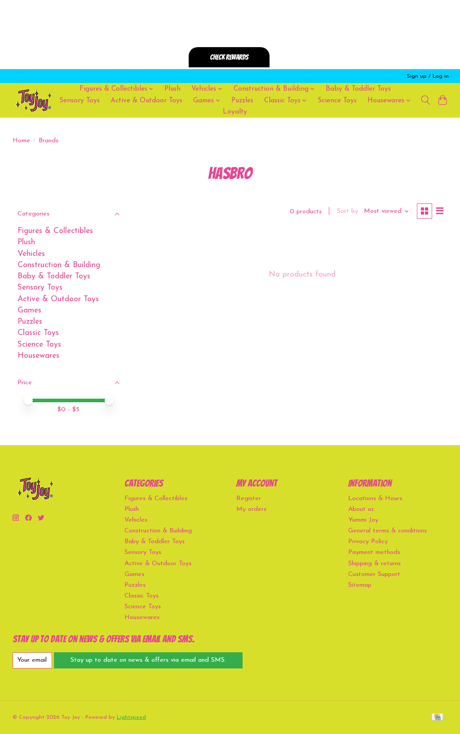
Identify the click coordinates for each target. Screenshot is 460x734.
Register (248, 498)
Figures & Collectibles (55, 231)
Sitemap (360, 585)
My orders (251, 509)
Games (29, 310)
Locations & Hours (375, 498)
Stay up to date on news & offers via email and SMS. (148, 660)
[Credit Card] (437, 717)
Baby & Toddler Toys (358, 88)
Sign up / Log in (428, 76)
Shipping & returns (374, 563)
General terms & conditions (387, 530)
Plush (172, 88)
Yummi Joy (363, 520)
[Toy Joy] (33, 100)
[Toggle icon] (425, 100)
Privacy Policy (368, 541)
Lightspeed (131, 717)
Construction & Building (59, 265)
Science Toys (337, 100)
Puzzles (242, 100)
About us (361, 509)
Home (21, 140)
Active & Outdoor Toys (146, 100)
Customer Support (374, 574)
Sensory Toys (79, 100)
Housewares (38, 356)
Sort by (347, 211)
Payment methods (374, 552)
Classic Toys (38, 333)
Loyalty (235, 111)
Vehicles (31, 254)
